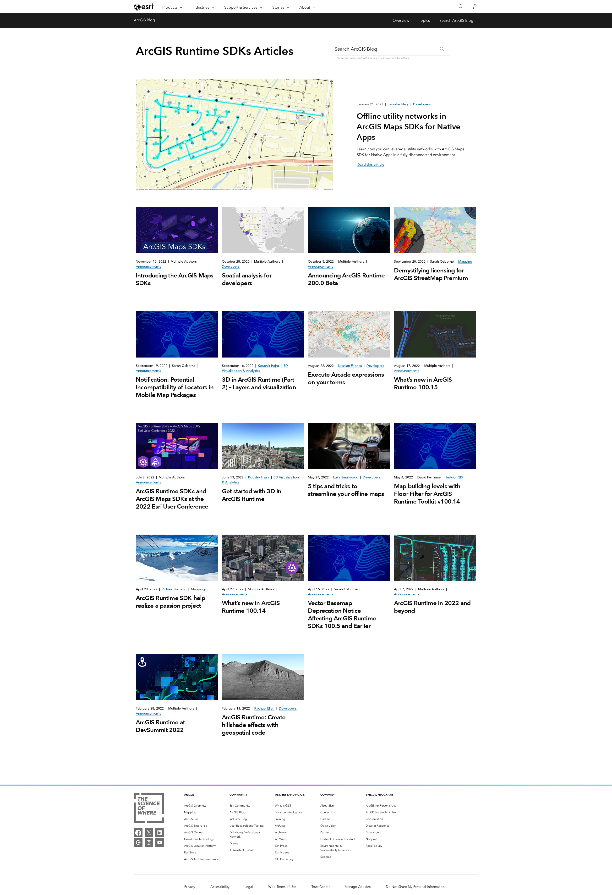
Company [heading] (327, 794)
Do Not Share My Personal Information (415, 887)
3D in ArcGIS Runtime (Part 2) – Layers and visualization (259, 383)
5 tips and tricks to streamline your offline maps (346, 490)
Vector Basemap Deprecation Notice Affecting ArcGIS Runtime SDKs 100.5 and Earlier (342, 614)
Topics (424, 20)
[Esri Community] (138, 842)
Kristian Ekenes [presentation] (350, 366)
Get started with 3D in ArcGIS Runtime (251, 495)
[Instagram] (149, 842)
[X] (149, 832)
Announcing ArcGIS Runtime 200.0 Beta (346, 279)
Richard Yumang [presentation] (174, 589)
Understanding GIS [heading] (290, 794)
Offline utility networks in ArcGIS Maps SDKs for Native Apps (408, 126)
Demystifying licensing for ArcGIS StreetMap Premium (431, 274)
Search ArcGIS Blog (456, 20)
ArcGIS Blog (144, 20)
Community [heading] (238, 794)
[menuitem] (203, 805)
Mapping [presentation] (465, 262)
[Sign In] (475, 6)
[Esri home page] (144, 7)
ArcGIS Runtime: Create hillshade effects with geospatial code (253, 724)
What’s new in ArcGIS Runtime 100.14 (251, 606)
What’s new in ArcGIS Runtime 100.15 (423, 383)
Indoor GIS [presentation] (454, 477)
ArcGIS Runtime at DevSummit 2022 (160, 726)
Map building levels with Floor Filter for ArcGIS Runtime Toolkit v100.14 (427, 493)
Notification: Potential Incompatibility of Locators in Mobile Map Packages (174, 387)
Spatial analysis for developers (246, 279)
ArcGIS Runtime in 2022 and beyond (432, 606)
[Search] (461, 6)
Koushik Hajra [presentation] (268, 366)
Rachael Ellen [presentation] (264, 708)
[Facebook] (138, 832)
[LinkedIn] (159, 832)
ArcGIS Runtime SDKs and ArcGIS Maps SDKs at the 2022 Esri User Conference (172, 498)
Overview (401, 20)
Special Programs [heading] (380, 794)
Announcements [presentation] (148, 267)
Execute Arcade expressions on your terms (346, 378)
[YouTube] (159, 842)
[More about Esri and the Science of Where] (149, 809)
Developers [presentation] (231, 267)
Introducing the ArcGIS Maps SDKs (174, 279)
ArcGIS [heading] (189, 794)
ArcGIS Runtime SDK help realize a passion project (170, 601)
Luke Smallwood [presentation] (345, 477)
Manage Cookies (358, 887)
